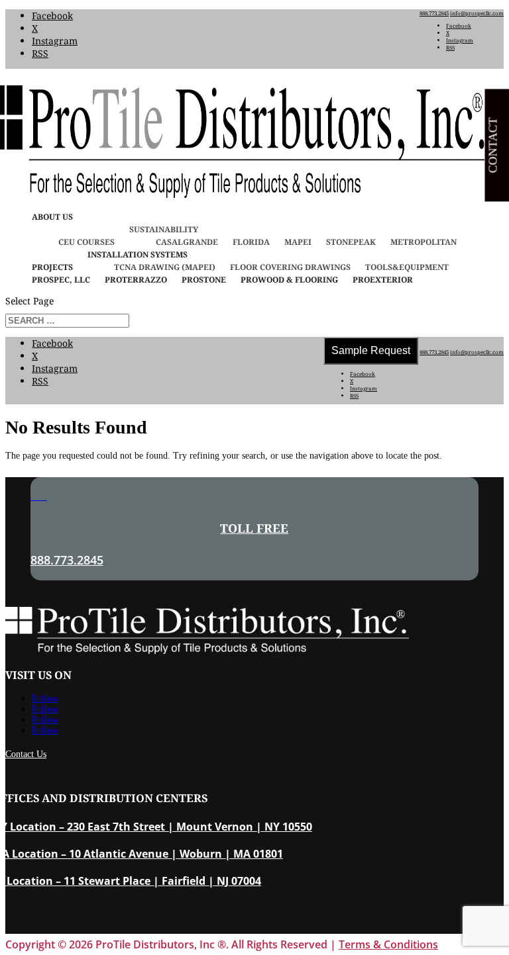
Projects (52, 267)
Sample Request (370, 350)
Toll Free (254, 528)
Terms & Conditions (388, 944)
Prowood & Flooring (289, 279)
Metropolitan (423, 242)
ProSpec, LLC (61, 279)
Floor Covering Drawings (290, 267)
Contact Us (25, 754)
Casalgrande (187, 242)
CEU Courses (86, 242)
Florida (251, 242)
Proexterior (383, 279)
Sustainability (163, 229)
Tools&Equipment (407, 267)
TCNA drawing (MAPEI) (164, 267)
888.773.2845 (434, 13)
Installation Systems (137, 254)
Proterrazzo (136, 279)
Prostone (204, 279)
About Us (52, 216)
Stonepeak (351, 242)
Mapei (297, 242)
